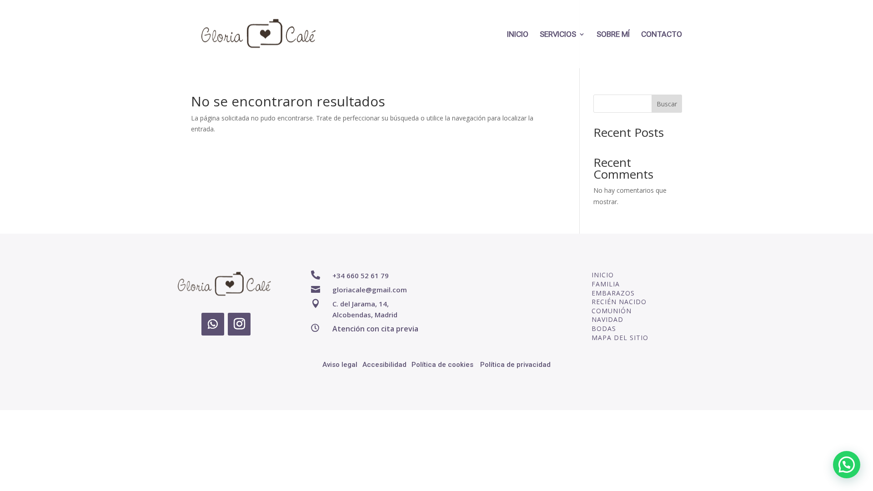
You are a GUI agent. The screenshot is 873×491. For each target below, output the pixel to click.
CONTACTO (661, 35)
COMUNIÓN (612, 310)
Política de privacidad (515, 365)
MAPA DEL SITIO (620, 337)
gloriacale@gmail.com (369, 289)
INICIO (517, 35)
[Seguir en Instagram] (239, 324)
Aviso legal (339, 365)
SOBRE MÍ (613, 35)
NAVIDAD (607, 319)
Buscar (667, 104)
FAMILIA (606, 284)
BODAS (604, 328)
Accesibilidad (384, 365)
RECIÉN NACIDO (619, 301)
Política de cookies (442, 365)
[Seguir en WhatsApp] (212, 324)
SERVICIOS (558, 35)
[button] (846, 464)
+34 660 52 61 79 (360, 275)
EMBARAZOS (613, 293)
